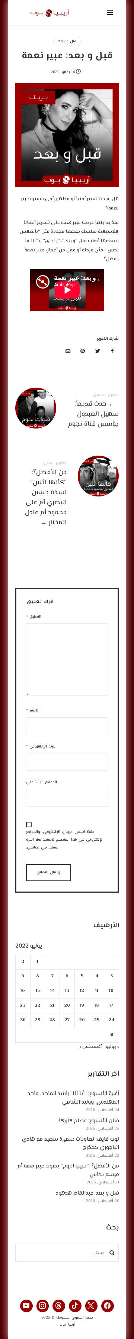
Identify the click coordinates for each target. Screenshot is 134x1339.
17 (111, 1005)
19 (82, 1005)
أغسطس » (90, 1046)
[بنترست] (83, 352)
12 (82, 991)
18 (96, 1005)
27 (67, 1020)
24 (111, 1020)
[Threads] (59, 1306)
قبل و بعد (67, 41)
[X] (91, 1306)
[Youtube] (26, 1306)
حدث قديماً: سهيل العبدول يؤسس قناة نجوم (67, 412)
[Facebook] (107, 1306)
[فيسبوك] (112, 352)
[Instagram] (43, 1306)
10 (111, 991)
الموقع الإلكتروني (41, 782)
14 (52, 991)
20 (67, 1005)
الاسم (32, 710)
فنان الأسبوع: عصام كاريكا (88, 1121)
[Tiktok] (75, 1306)
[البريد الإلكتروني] (68, 352)
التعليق (33, 617)
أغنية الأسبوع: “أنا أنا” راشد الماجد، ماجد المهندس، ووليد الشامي (73, 1098)
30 (23, 1020)
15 (37, 991)
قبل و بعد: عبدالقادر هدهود (87, 1193)
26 (81, 1020)
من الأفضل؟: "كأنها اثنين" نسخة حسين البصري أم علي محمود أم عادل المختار (67, 495)
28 (52, 1020)
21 (52, 1005)
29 (37, 1020)
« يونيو (112, 1046)
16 (22, 991)
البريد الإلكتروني (41, 746)
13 (67, 991)
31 (111, 1035)
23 (22, 1005)
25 (96, 1020)
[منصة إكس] (97, 352)
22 (37, 1005)
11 (96, 991)
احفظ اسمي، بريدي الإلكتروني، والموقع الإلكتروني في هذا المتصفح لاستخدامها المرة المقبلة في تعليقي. (64, 840)
